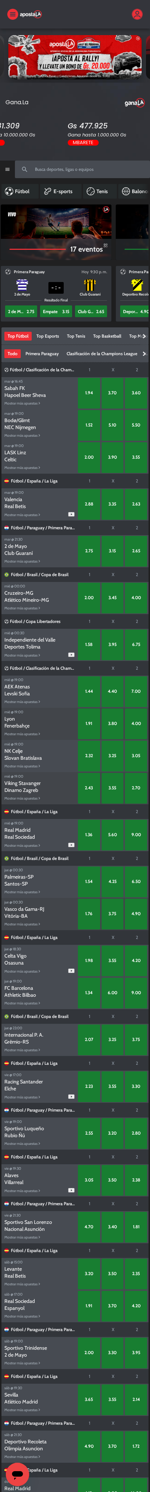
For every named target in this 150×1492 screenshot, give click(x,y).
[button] (21, 311)
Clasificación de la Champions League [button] (102, 353)
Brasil (32, 574)
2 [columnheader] (137, 369)
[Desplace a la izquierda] (7, 232)
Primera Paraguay (64, 527)
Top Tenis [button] (76, 336)
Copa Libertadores (43, 621)
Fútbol (16, 369)
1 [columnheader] (89, 369)
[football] (7, 369)
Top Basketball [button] (107, 336)
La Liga (51, 481)
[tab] (18, 336)
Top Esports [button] (47, 336)
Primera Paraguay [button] (42, 353)
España (34, 481)
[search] (82, 169)
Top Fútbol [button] (18, 336)
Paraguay (35, 527)
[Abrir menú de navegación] (7, 169)
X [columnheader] (113, 369)
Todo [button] (12, 353)
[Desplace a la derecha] (140, 232)
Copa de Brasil (54, 574)
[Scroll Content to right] (145, 191)
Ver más (75, 57)
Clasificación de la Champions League (61, 369)
